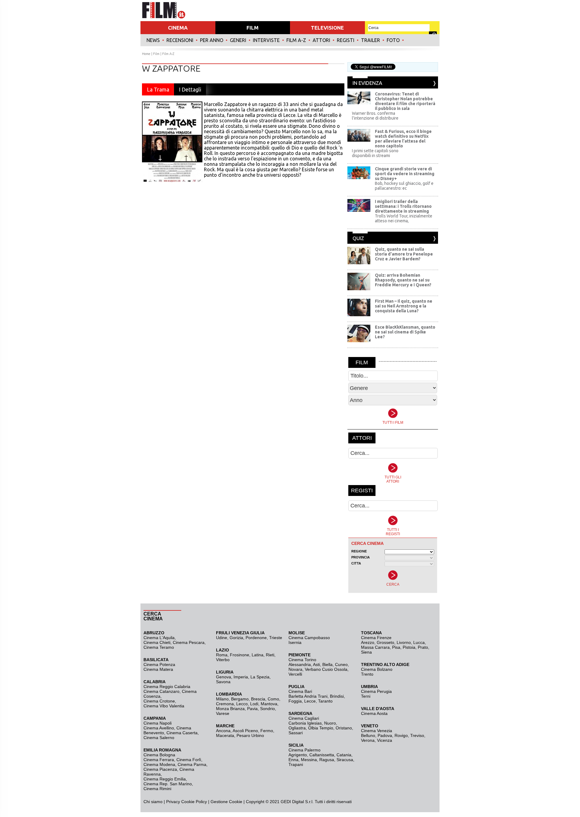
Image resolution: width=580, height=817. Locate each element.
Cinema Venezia (376, 730)
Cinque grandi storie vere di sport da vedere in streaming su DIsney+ (404, 173)
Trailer (370, 40)
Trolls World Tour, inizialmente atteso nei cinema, (403, 218)
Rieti (270, 654)
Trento (367, 674)
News (153, 40)
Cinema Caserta (182, 732)
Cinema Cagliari (303, 718)
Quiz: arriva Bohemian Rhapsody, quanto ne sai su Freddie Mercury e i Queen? (403, 280)
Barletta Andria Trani (307, 696)
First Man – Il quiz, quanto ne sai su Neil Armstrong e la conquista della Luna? (403, 306)
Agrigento (297, 754)
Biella (327, 664)
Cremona (225, 703)
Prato (423, 647)
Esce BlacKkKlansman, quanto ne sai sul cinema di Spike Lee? (405, 332)
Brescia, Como (265, 698)
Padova (385, 735)
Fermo (266, 730)
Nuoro (330, 723)
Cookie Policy (193, 801)
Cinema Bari (300, 691)
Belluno (368, 735)
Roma (221, 654)
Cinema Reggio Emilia (164, 779)
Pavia (252, 708)
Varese (222, 713)
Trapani (295, 764)
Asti (316, 664)
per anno (211, 40)
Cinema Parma (192, 764)
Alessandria (299, 664)
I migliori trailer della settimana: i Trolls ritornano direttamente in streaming (403, 206)
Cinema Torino (302, 659)
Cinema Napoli (157, 723)
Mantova (269, 703)
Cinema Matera (158, 669)
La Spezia (259, 676)
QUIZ (358, 238)
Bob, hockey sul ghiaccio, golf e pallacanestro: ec (404, 186)
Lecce (310, 701)
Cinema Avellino (158, 727)
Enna (293, 759)
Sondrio (267, 708)
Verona (368, 740)
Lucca (419, 642)
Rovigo (401, 735)
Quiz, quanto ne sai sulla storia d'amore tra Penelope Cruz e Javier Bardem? (404, 254)
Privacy (173, 801)
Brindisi (337, 696)
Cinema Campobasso (309, 637)
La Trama (158, 89)
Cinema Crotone (159, 701)
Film (156, 54)
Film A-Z (296, 40)
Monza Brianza (230, 708)
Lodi (254, 703)
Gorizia (236, 637)
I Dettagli (190, 89)
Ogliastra (297, 727)
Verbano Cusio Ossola (326, 669)
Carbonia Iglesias (305, 723)
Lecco (242, 703)
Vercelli (295, 674)
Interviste (266, 40)
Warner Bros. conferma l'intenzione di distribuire (375, 116)
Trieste (275, 637)
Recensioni (179, 40)
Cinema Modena (159, 764)
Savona (223, 681)
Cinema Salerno (158, 737)
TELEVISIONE (327, 28)
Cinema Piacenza (160, 769)
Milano (222, 698)
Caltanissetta (321, 754)
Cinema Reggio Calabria (166, 686)
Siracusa (345, 759)
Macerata (225, 735)
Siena (366, 652)
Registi (345, 40)
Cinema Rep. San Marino (167, 783)
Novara (295, 669)
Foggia (295, 701)
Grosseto (385, 642)
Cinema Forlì (188, 759)
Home (146, 54)
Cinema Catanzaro (161, 691)
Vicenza (384, 740)
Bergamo (240, 698)
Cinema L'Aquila (159, 637)
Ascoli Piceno (245, 730)
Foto (393, 40)
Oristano (344, 727)
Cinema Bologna (159, 754)
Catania (344, 754)
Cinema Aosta (374, 713)
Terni (365, 696)
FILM (252, 28)
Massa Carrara (375, 647)
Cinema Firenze (376, 637)
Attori (321, 40)
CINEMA (178, 28)
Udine (221, 637)
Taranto (325, 701)
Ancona (223, 730)
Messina (309, 759)
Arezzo (367, 642)
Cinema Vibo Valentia (163, 705)
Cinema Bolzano (376, 669)
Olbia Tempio (320, 727)
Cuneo (341, 664)
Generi (238, 40)
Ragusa (326, 759)
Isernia (294, 642)
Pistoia (409, 647)
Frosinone (239, 654)
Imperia (241, 676)
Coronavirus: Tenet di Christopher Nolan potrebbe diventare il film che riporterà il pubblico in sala (405, 101)
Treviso (417, 735)
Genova (223, 676)
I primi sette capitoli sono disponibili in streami (375, 153)
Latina (257, 654)
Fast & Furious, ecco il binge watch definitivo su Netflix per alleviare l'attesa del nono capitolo (403, 138)
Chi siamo (153, 801)
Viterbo (223, 659)
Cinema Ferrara (158, 759)
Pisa (396, 647)
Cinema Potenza (159, 664)
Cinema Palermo (304, 750)
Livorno (404, 642)
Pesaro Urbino (250, 735)
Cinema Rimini (157, 788)
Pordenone (256, 637)
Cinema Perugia (376, 691)
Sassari (295, 732)
